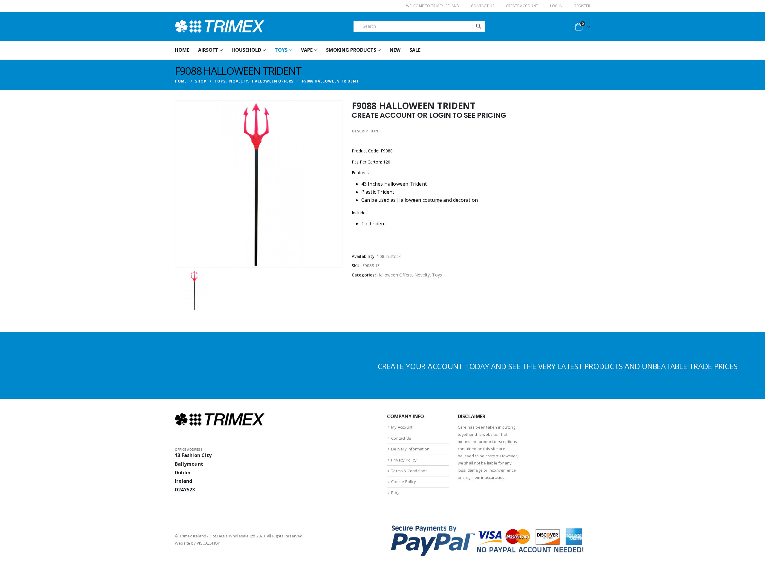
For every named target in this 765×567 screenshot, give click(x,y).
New (395, 50)
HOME (182, 50)
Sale (414, 50)
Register (582, 5)
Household (246, 50)
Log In (556, 5)
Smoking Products (351, 50)
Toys (281, 50)
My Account (401, 427)
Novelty (422, 275)
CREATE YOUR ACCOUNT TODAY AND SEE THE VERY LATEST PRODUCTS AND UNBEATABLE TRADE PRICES (557, 366)
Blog (395, 492)
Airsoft (208, 50)
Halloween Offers (394, 275)
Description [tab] (365, 131)
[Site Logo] (219, 26)
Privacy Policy (404, 460)
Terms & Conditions (409, 470)
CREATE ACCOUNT (522, 5)
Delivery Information (410, 449)
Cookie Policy (403, 481)
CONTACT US (482, 5)
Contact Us (401, 438)
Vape (307, 50)
